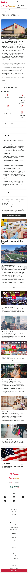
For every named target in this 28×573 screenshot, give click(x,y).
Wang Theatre (12, 277)
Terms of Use (14, 547)
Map (18, 15)
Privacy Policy (14, 549)
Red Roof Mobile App (14, 568)
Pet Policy (14, 513)
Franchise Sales (14, 536)
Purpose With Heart (14, 540)
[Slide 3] (11, 39)
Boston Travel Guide (20, 6)
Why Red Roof (14, 508)
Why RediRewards (14, 509)
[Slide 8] (17, 39)
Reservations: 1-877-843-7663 (14, 557)
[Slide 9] (18, 39)
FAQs (14, 567)
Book (18, 2)
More (5, 83)
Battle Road (8, 413)
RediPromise (14, 511)
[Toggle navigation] (25, 2)
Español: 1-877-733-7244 (14, 558)
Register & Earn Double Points (14, 215)
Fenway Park (11, 269)
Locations (14, 518)
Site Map (14, 565)
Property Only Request (14, 527)
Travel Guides (14, 514)
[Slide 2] (10, 39)
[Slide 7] (16, 39)
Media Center (14, 537)
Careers (14, 539)
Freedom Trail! (7, 418)
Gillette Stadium (5, 267)
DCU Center (15, 278)
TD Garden (12, 272)
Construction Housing (14, 529)
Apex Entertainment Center (17, 385)
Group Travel (14, 524)
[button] (2, 30)
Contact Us (14, 555)
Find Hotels (14, 516)
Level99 (9, 390)
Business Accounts (14, 526)
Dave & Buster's (7, 388)
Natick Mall (8, 441)
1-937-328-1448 (13, 15)
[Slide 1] (9, 39)
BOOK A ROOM (14, 571)
